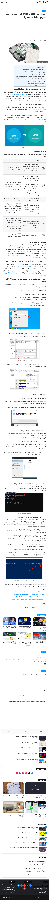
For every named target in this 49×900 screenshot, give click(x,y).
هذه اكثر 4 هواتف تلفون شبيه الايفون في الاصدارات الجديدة (27, 759)
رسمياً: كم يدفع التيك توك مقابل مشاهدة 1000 (29, 747)
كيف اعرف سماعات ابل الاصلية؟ (30, 438)
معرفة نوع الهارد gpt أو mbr (38, 74)
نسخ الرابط (17, 607)
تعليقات (8, 731)
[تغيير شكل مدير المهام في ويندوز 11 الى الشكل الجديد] (24, 636)
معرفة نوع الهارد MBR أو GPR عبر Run (36, 81)
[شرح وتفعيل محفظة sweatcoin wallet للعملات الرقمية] (42, 755)
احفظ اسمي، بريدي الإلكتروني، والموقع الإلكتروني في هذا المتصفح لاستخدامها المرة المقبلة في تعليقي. (27, 701)
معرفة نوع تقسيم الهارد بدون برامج (37, 79)
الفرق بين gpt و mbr (39, 72)
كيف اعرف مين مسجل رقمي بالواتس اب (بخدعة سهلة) (27, 837)
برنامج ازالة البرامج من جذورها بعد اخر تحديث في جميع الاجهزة (28, 591)
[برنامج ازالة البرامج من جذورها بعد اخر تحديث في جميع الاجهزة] (9, 621)
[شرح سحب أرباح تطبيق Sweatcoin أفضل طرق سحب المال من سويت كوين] (42, 849)
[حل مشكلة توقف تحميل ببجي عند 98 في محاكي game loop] (42, 738)
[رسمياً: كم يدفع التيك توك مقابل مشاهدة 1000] (42, 749)
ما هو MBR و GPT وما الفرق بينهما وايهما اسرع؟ (34, 71)
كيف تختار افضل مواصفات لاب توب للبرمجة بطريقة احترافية (29, 594)
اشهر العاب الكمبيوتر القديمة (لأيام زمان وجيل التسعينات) (27, 827)
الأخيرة (40, 731)
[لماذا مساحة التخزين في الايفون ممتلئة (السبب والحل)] (13, 788)
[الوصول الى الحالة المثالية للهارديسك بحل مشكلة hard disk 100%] (9, 636)
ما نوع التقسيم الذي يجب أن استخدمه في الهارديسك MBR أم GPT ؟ (30, 76)
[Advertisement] (24, 30)
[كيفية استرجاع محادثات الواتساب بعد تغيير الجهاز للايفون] (35, 807)
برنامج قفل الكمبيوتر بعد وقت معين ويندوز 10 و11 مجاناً (30, 596)
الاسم (44, 690)
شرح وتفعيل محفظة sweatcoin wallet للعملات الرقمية (27, 753)
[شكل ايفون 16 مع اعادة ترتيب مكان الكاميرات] (42, 743)
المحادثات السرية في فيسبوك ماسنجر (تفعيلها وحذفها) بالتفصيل (28, 599)
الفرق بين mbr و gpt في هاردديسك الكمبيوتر (33, 69)
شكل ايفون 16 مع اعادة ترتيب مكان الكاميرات (29, 742)
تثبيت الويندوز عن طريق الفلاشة (20, 94)
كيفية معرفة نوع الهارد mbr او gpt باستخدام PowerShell (32, 85)
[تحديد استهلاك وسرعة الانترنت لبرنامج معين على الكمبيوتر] (39, 636)
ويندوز (43, 603)
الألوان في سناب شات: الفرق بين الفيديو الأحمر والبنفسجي (27, 832)
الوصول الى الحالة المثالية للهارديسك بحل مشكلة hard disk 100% (9, 642)
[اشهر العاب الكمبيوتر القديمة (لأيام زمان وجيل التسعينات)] (42, 829)
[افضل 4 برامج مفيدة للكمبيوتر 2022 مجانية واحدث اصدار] (39, 621)
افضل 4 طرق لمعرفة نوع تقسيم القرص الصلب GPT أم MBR (30, 78)
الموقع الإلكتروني (21, 695)
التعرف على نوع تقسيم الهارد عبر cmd (36, 83)
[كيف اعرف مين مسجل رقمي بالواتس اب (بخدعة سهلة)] (42, 839)
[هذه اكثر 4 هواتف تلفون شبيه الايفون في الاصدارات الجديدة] (42, 761)
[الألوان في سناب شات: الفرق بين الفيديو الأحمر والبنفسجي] (42, 834)
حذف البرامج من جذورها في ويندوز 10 (30, 290)
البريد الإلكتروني (43, 695)
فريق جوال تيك (12, 887)
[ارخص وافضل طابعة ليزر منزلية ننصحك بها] (13, 807)
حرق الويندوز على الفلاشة (24, 266)
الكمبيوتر (39, 7)
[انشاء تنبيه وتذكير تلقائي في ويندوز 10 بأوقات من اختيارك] (24, 621)
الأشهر (24, 731)
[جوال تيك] (42, 2)
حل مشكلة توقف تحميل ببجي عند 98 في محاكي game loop (27, 736)
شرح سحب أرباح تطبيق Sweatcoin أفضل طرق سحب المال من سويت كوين (24, 847)
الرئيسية (43, 7)
